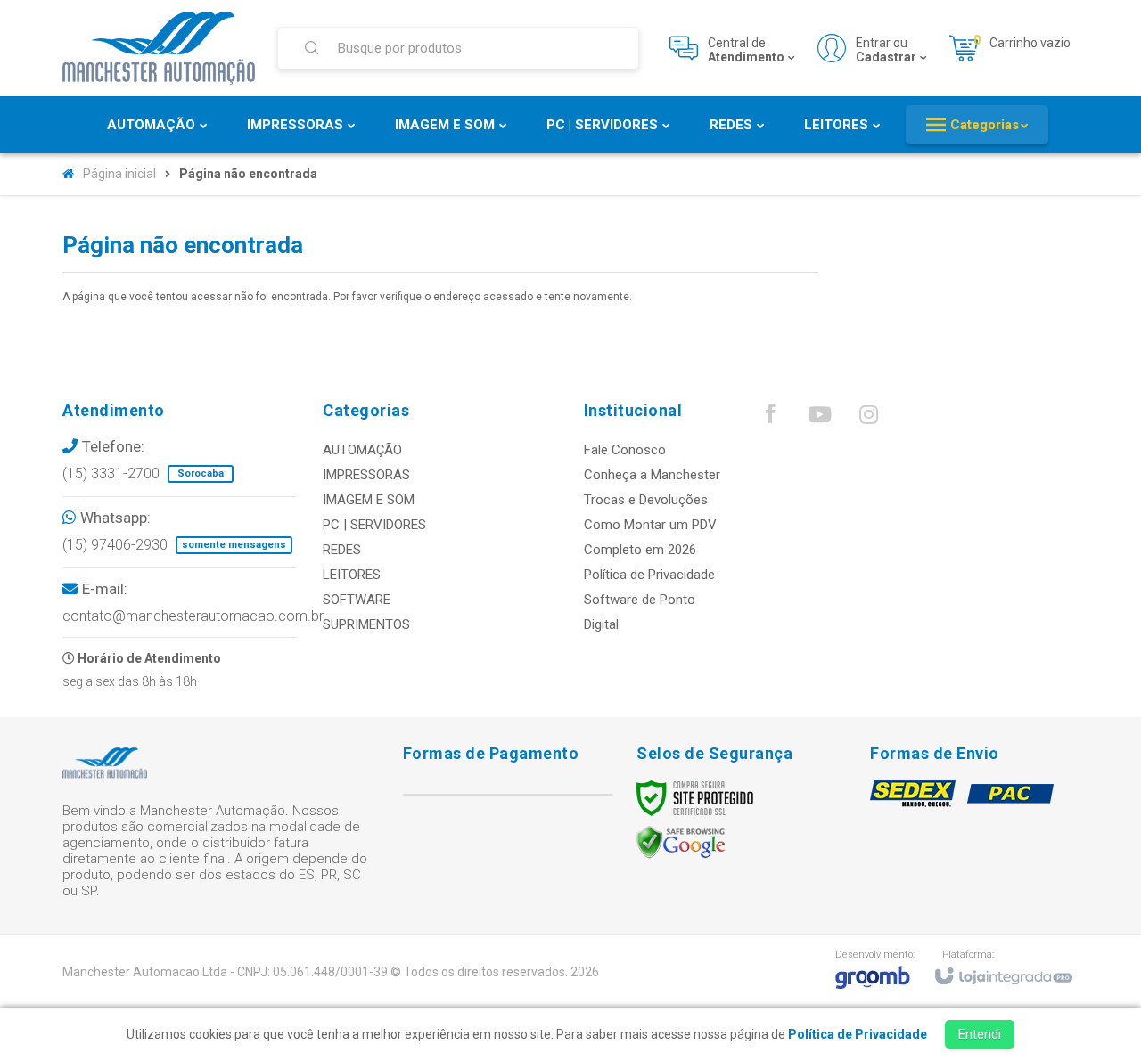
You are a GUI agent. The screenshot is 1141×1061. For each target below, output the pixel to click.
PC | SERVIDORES (374, 525)
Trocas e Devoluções (646, 500)
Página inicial (119, 174)
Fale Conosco (625, 450)
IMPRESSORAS (366, 475)
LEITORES (352, 575)
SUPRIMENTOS (366, 624)
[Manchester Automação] (158, 48)
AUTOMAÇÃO (362, 450)
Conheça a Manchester (652, 475)
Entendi (979, 1034)
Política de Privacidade (649, 575)
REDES (342, 550)
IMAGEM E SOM (369, 500)
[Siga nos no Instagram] (868, 418)
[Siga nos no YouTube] (819, 418)
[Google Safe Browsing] (681, 842)
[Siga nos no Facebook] (770, 418)
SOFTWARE (356, 600)
